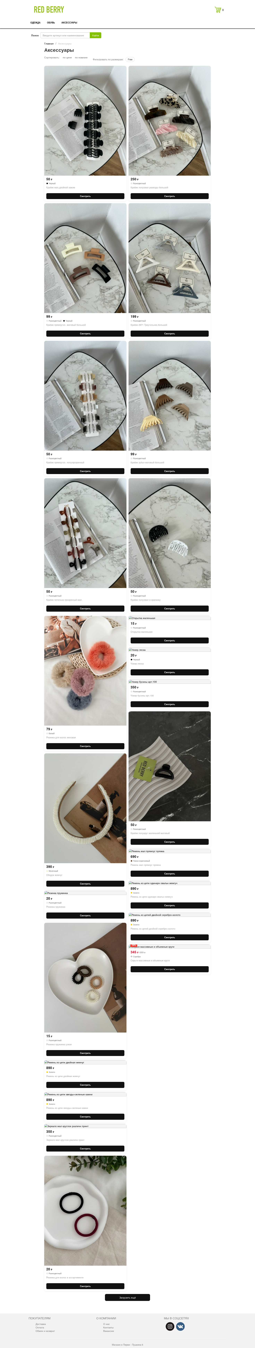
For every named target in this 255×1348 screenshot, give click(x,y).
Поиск (35, 35)
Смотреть (85, 196)
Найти (95, 35)
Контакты (108, 1327)
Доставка (41, 1324)
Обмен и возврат (45, 1331)
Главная (49, 43)
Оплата (40, 1327)
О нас (106, 1324)
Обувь (51, 22)
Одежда (35, 22)
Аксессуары (69, 22)
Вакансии (108, 1331)
